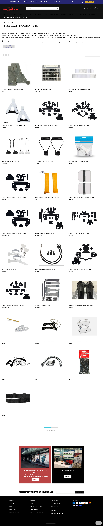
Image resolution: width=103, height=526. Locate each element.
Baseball (5, 14)
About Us (11, 503)
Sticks (22, 14)
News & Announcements (36, 512)
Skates (29, 14)
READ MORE (89, 2)
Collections (10, 22)
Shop (31, 503)
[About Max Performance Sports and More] (35, 458)
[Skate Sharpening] (68, 458)
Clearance (82, 14)
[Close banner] (101, 2)
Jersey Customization (36, 506)
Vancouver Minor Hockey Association (15, 17)
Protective (37, 14)
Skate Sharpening (34, 509)
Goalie (45, 14)
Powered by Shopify (50, 523)
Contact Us (12, 515)
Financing (92, 14)
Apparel (63, 14)
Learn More (35, 480)
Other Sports (72, 14)
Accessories (54, 14)
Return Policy (12, 509)
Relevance (88, 55)
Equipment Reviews (14, 512)
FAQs (10, 506)
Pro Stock (14, 14)
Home (4, 22)
